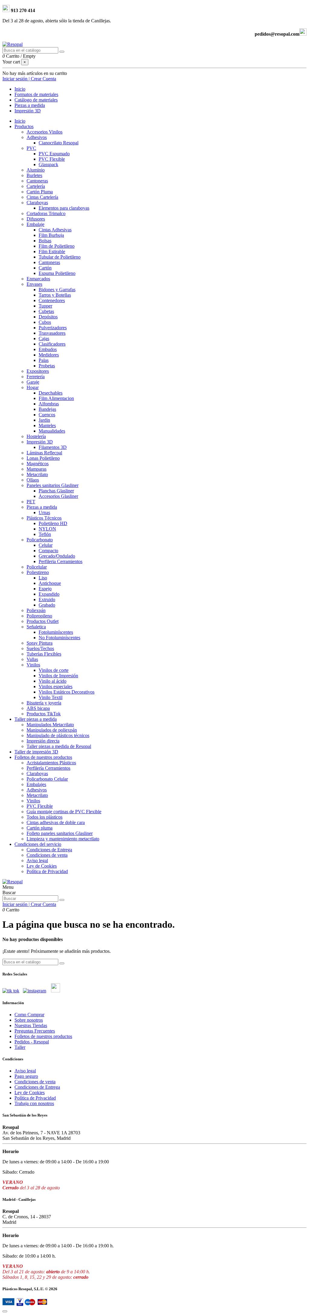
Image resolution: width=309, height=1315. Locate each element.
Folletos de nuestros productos (43, 757)
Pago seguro (26, 1076)
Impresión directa (43, 740)
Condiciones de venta (47, 855)
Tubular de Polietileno (60, 256)
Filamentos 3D (53, 447)
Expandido (49, 594)
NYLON (47, 528)
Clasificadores (52, 343)
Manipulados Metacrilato (50, 724)
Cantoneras (37, 180)
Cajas (44, 338)
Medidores (49, 354)
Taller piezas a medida (35, 719)
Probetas (47, 365)
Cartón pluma (40, 827)
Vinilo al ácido (52, 681)
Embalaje (35, 224)
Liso (43, 577)
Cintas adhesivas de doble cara (56, 822)
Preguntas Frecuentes (34, 1030)
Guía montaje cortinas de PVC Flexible (64, 811)
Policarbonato (40, 539)
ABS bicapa (38, 708)
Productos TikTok (44, 713)
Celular (46, 545)
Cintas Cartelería (42, 197)
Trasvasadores (52, 333)
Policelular (37, 566)
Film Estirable (52, 251)
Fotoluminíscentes (56, 632)
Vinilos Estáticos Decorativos (66, 692)
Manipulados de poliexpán (52, 730)
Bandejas (47, 409)
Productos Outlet (43, 621)
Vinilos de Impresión (58, 675)
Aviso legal (37, 860)
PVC (31, 148)
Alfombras (49, 403)
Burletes (34, 175)
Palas (44, 360)
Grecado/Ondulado (57, 556)
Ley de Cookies (42, 866)
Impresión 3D (40, 441)
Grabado (47, 605)
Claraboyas (37, 202)
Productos (23, 126)
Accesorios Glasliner (58, 496)
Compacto (48, 550)
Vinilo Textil (50, 697)
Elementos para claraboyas (64, 208)
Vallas (32, 659)
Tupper (45, 305)
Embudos (48, 349)
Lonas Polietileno (43, 458)
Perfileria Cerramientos (60, 561)
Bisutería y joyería (44, 702)
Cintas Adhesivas (55, 229)
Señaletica (36, 626)
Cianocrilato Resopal (58, 142)
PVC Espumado (54, 153)
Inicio (19, 121)
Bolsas (45, 240)
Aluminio (36, 169)
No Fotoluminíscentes (59, 637)
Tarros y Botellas (55, 295)
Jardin (44, 420)
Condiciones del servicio (37, 844)
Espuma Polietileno (57, 273)
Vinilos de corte (53, 670)
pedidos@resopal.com (277, 34)
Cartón (45, 267)
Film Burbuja (51, 235)
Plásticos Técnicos (44, 518)
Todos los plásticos (44, 817)
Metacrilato (37, 474)
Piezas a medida (42, 507)
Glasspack (48, 164)
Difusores (36, 218)
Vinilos (33, 664)
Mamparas (36, 469)
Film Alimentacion (56, 398)
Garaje (33, 382)
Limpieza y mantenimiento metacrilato (63, 838)
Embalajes (36, 784)
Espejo (45, 588)
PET (31, 501)
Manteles (47, 425)
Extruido (47, 599)
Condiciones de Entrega (49, 849)
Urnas (44, 512)
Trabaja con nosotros (34, 1103)
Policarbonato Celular (47, 779)
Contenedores (52, 300)
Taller (19, 1047)
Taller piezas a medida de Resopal (59, 746)
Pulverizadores (53, 327)
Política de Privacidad (47, 871)
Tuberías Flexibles (44, 653)
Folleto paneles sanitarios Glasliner (60, 833)
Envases (34, 284)
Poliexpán (36, 610)
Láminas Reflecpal (44, 452)
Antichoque (50, 583)
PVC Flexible (52, 159)
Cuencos (47, 414)
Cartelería (36, 186)
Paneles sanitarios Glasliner (52, 485)
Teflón (45, 534)
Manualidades (52, 430)
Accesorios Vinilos (44, 131)
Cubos (45, 322)
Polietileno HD (53, 523)
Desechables (50, 392)
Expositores (38, 371)
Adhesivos (37, 137)
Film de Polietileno (57, 246)
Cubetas (46, 311)
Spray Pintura (40, 643)
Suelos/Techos (40, 648)
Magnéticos (38, 463)
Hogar (33, 387)
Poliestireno (38, 572)
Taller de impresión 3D (36, 751)
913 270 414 (22, 10)
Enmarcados (38, 278)
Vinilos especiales (55, 686)
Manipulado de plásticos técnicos (58, 735)
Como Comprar (29, 1014)
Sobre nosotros (28, 1020)
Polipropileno (39, 615)
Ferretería (36, 376)
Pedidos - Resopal (31, 1041)
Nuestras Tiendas (30, 1025)
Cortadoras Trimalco (46, 213)
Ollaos (33, 479)
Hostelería (36, 436)
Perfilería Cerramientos (48, 768)
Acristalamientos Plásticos (51, 762)
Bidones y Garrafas (57, 289)
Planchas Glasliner (56, 490)
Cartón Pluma (40, 191)
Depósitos (48, 316)
